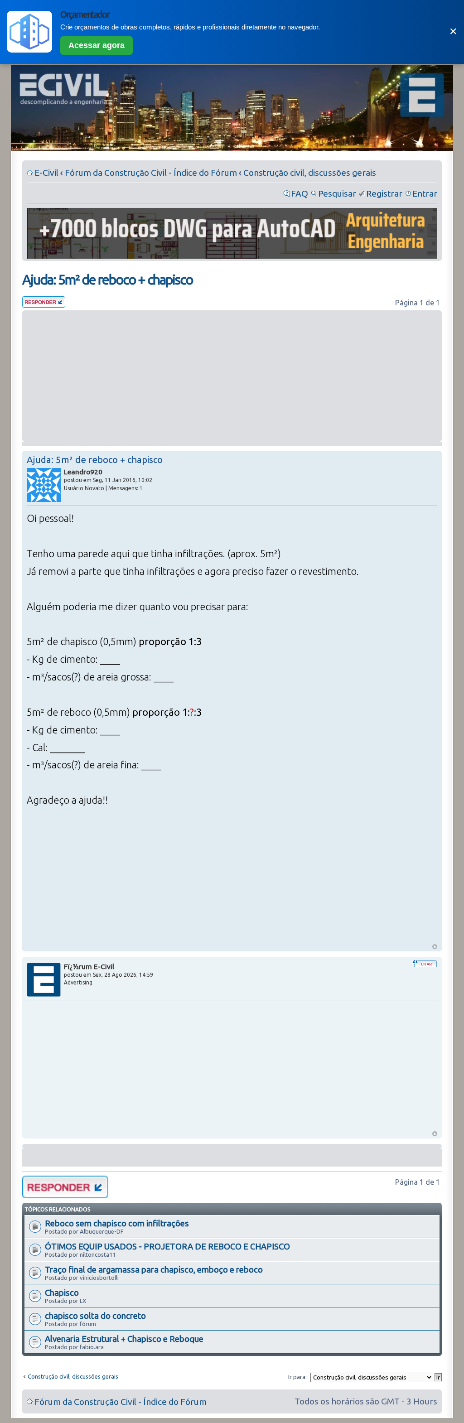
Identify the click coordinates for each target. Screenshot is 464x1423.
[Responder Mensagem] (43, 304)
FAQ (299, 193)
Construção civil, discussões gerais (309, 173)
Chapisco (62, 1292)
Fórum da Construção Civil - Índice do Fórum (151, 173)
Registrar (384, 193)
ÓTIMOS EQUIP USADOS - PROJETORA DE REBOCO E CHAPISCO (167, 1246)
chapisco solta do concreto (95, 1315)
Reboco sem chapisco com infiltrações (117, 1223)
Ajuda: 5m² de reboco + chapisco (107, 279)
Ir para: (297, 1377)
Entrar (424, 193)
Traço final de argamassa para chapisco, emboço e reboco (154, 1269)
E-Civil (46, 173)
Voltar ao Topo (434, 946)
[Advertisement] (232, 376)
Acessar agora (96, 45)
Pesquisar (337, 193)
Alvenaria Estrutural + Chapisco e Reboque (124, 1338)
